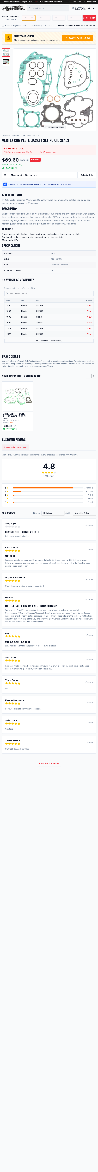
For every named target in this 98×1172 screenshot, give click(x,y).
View (89, 305)
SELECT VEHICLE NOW (79, 38)
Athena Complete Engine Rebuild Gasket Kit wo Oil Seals (15, 416)
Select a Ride (87, 175)
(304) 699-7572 (74, 2)
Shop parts (89, 18)
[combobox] (52, 513)
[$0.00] (93, 8)
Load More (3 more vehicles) (51, 341)
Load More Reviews (49, 763)
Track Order (91, 2)
